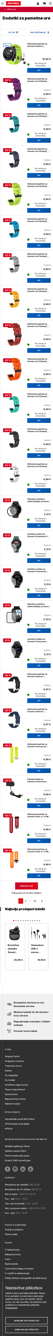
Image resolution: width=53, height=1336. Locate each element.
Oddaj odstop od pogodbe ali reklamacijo (26, 1278)
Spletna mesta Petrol (15, 1151)
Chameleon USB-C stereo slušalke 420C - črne (37, 949)
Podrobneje (11, 1307)
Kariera (8, 1070)
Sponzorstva (11, 1094)
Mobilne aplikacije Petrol (17, 1146)
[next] (41, 901)
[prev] (14, 901)
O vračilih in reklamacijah (17, 1273)
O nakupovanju (12, 1249)
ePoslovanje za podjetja (17, 1123)
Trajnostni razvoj (13, 1065)
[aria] (15, 933)
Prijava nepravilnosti (15, 1089)
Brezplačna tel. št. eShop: (18, 1189)
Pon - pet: (10, 1198)
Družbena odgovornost (16, 1084)
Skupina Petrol (12, 1056)
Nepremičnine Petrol (15, 1099)
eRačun (9, 1128)
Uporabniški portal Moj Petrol (19, 1119)
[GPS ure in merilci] (5, 9)
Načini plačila (11, 1263)
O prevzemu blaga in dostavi (19, 1268)
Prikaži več (26, 886)
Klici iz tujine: (11, 1194)
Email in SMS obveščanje (17, 1160)
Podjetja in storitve (14, 1061)
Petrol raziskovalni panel (17, 1155)
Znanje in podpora (14, 1229)
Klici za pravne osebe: (16, 1208)
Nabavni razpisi (12, 1103)
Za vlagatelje (11, 1075)
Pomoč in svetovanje (15, 1224)
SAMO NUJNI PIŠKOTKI (27, 1329)
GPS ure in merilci (13, 9)
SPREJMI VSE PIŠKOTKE (26, 1320)
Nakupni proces (13, 1254)
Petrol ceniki (11, 1234)
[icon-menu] (2, 3)
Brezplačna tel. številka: (17, 1184)
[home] (13, 3)
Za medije (10, 1080)
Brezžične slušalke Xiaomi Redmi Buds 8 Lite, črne (14, 949)
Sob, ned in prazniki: (15, 1203)
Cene (7, 1259)
